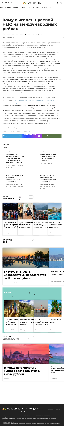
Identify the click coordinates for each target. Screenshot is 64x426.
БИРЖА (15, 7)
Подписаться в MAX (30, 136)
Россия (27, 131)
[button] (29, 197)
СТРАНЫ (8, 7)
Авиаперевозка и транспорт (13, 131)
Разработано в (54, 410)
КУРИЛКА (23, 7)
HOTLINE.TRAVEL (34, 7)
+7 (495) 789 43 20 (26, 410)
